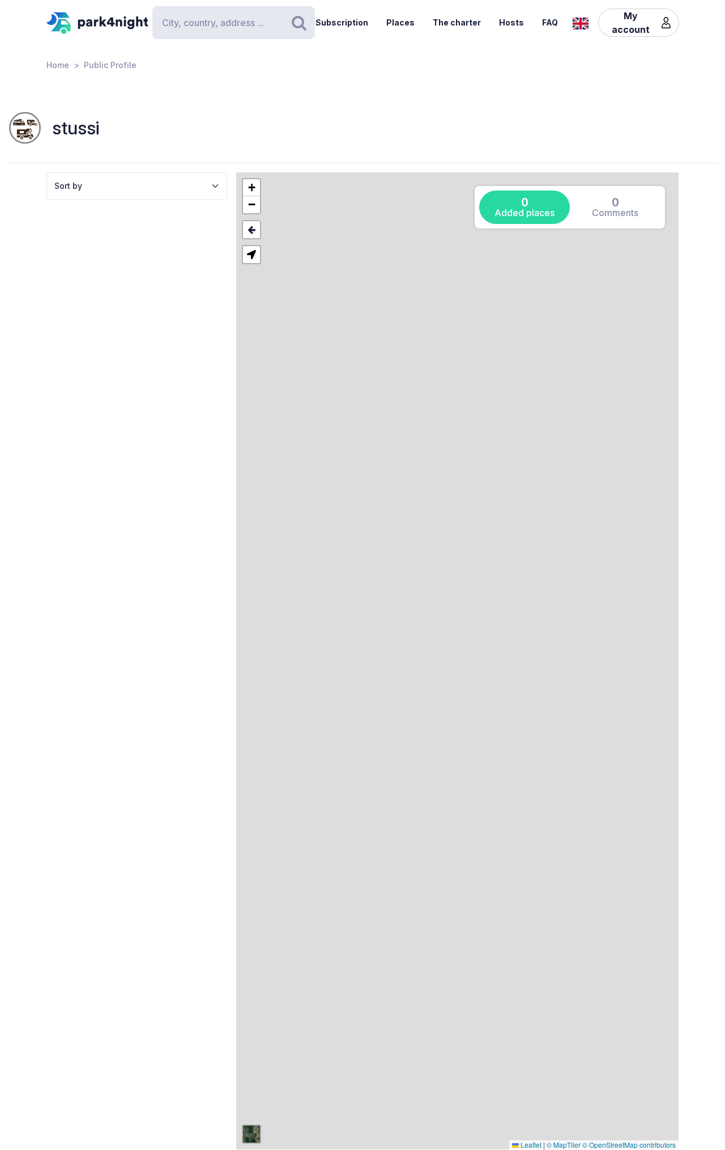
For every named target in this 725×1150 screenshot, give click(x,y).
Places (400, 22)
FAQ (550, 22)
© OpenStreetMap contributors (629, 1144)
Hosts (511, 22)
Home (57, 65)
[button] (251, 187)
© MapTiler (564, 1144)
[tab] (524, 207)
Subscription (341, 22)
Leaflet (530, 1144)
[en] (580, 22)
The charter (457, 22)
